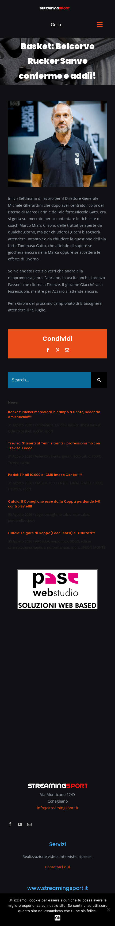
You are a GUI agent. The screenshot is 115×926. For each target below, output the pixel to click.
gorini (66, 456)
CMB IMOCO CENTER (51, 482)
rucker (38, 431)
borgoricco (59, 541)
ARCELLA (42, 541)
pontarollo (16, 520)
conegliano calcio (57, 514)
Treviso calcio (18, 462)
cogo (39, 514)
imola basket (90, 425)
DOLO (74, 541)
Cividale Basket (67, 425)
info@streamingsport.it (57, 807)
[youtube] (20, 824)
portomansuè (58, 547)
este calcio (81, 514)
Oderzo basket (19, 431)
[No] (108, 909)
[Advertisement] (57, 692)
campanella (44, 425)
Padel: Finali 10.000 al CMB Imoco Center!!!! (45, 474)
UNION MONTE (93, 547)
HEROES (14, 489)
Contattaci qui (57, 866)
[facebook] (10, 824)
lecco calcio (81, 456)
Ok (57, 918)
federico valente (47, 456)
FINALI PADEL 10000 (86, 482)
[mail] (29, 824)
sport (49, 431)
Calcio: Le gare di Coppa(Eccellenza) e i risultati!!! (51, 533)
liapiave (39, 547)
